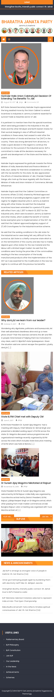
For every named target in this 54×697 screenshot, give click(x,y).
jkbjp (21, 102)
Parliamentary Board (15, 639)
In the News (11, 666)
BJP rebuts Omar (9, 516)
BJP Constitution (13, 650)
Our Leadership (12, 661)
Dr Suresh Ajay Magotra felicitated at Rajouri (26, 483)
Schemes (10, 677)
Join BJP (9, 655)
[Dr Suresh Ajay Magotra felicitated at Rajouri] (27, 462)
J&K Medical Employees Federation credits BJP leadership (47, 516)
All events (5, 93)
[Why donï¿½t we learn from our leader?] (27, 295)
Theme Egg (27, 694)
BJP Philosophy (12, 645)
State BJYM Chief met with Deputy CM (22, 416)
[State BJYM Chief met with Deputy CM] (27, 381)
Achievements (12, 672)
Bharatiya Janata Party (27, 22)
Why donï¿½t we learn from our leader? (23, 320)
